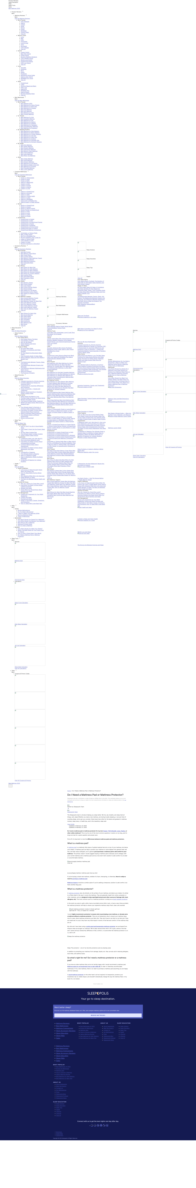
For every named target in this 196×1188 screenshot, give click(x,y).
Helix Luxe (24, 87)
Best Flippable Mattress (27, 168)
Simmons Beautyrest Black (28, 86)
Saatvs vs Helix (25, 194)
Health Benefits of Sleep (28, 477)
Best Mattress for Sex (27, 120)
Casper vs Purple (26, 185)
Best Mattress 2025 (14, 8)
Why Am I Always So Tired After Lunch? (32, 483)
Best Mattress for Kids (27, 117)
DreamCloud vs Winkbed (28, 225)
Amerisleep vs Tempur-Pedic (29, 233)
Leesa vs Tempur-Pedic (27, 239)
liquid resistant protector (120, 899)
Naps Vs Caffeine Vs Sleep (28, 455)
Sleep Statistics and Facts (28, 343)
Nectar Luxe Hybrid (26, 60)
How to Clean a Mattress (25, 525)
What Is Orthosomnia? (27, 418)
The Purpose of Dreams (28, 373)
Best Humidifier (25, 319)
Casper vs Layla (25, 188)
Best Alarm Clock (26, 318)
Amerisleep (24, 41)
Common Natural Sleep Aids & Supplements (91, 426)
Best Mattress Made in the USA (30, 165)
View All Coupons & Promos (23, 780)
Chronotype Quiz (20, 580)
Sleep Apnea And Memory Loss (30, 396)
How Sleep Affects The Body (29, 339)
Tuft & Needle (25, 47)
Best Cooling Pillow (26, 275)
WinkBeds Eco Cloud (27, 78)
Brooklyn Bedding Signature (29, 57)
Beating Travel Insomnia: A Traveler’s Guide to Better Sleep (31, 392)
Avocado (23, 67)
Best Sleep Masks (26, 316)
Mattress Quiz (19, 560)
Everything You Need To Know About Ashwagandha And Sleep (31, 442)
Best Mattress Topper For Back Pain (31, 301)
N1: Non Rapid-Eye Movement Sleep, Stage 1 (89, 289)
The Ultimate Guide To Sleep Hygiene (32, 434)
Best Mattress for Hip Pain (28, 136)
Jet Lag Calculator (20, 645)
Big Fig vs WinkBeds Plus (28, 236)
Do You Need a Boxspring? (25, 512)
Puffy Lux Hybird (26, 63)
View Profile (70, 824)
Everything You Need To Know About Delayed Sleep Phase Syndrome (31, 411)
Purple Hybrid (25, 55)
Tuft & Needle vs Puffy (27, 240)
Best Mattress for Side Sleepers (30, 131)
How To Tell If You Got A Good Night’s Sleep (90, 414)
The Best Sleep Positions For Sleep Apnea (33, 398)
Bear (22, 38)
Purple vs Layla (25, 179)
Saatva (23, 23)
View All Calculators (20, 668)
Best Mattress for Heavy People (30, 105)
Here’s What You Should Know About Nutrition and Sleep (31, 490)
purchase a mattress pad (79, 878)
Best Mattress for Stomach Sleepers (31, 142)
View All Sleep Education (19, 331)
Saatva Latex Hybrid (27, 77)
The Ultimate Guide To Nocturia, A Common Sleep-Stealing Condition (31, 408)
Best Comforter (25, 321)
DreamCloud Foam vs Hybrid (29, 228)
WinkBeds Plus (25, 90)
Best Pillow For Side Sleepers (29, 269)
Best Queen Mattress (27, 146)
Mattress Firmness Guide (25, 524)
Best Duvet (24, 324)
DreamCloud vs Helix (27, 220)
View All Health (19, 467)
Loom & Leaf (24, 43)
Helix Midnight (25, 21)
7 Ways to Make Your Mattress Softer (29, 513)
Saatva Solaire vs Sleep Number (30, 202)
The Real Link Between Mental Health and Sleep (91, 488)
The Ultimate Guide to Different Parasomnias (92, 370)
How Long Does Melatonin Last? (30, 440)
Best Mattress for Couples (28, 108)
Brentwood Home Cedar (28, 75)
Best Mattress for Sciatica (28, 139)
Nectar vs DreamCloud (27, 205)
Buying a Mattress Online (25, 515)
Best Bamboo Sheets (27, 282)
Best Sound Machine (27, 315)
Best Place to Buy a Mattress (26, 522)
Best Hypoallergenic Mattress (29, 126)
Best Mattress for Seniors (28, 122)
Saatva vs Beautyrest (27, 182)
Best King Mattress (26, 145)
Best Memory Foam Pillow (28, 253)
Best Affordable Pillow (27, 276)
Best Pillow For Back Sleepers (29, 270)
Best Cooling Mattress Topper (29, 298)
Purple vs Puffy (25, 181)
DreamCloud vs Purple (27, 224)
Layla (22, 37)
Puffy (22, 40)
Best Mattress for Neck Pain (29, 137)
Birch (22, 70)
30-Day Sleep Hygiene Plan (29, 432)
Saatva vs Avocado (26, 193)
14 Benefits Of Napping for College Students (90, 435)
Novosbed (24, 46)
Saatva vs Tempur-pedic (28, 196)
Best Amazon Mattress (27, 162)
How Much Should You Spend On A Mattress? (31, 519)
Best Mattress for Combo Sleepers (31, 134)
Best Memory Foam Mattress (29, 151)
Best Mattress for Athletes (28, 123)
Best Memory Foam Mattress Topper (31, 258)
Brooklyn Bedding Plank (28, 93)
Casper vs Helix (25, 184)
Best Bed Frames (26, 252)
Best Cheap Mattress (27, 159)
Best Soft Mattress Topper (28, 302)
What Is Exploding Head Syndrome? (31, 413)
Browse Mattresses (98, 1015)
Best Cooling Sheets (27, 256)
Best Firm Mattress (26, 109)
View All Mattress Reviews (22, 18)
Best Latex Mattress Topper (29, 307)
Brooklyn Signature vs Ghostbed (30, 243)
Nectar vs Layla (25, 213)
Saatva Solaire (25, 92)
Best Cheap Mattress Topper (29, 305)
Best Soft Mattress (26, 111)
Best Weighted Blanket (27, 259)
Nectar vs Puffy (25, 211)
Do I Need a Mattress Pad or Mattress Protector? (118, 384)
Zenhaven (23, 69)
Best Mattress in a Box (27, 113)
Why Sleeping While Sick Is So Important (32, 476)
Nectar (23, 28)
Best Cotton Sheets (26, 284)
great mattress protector (76, 974)
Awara (22, 72)
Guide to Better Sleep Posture (29, 435)
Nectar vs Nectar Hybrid (28, 208)
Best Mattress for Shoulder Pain (30, 140)
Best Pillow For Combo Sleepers (30, 273)
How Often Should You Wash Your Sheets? (30, 528)
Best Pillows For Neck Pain (28, 313)
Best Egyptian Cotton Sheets (29, 292)
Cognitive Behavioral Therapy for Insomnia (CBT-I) (30, 383)
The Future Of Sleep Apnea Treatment (32, 401)
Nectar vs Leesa (25, 214)
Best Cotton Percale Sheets (29, 287)
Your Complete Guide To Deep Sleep (31, 356)
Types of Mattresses (24, 516)
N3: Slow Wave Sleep (27, 348)
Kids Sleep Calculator (21, 624)
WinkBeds (23, 31)
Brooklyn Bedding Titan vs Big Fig (30, 237)
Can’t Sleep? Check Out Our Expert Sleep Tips (91, 416)
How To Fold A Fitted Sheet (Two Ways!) (29, 533)
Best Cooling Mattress (27, 114)
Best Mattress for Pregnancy (29, 128)
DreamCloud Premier (27, 61)
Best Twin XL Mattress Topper (29, 309)
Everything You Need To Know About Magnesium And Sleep (31, 448)
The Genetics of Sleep (27, 340)
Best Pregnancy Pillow (27, 278)
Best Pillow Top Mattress (28, 155)
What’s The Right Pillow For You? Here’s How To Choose (118, 380)
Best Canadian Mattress (28, 119)
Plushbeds (24, 74)
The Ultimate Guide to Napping (30, 454)
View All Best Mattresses (22, 100)
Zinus (22, 44)
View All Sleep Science (21, 336)
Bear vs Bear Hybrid (26, 234)
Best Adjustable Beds (27, 263)
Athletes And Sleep (26, 488)
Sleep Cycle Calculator (21, 602)
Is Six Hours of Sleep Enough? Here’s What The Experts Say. (31, 470)
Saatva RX (24, 89)
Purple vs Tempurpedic (27, 178)
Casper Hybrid (25, 52)
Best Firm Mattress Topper (28, 304)
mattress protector (74, 893)
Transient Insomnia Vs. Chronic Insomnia (32, 381)
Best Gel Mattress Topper (28, 299)
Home (69, 791)
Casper (23, 24)
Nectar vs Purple (25, 216)
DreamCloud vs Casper (27, 219)
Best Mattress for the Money (29, 163)
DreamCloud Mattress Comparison (31, 230)
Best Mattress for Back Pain (29, 106)
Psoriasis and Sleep (26, 499)
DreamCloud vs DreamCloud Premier (31, 222)
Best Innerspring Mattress (28, 149)
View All (23, 34)
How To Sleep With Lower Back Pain (31, 503)
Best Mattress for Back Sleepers (30, 132)
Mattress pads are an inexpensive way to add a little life (84, 966)
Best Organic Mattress (27, 148)
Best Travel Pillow (26, 255)
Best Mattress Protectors (28, 261)
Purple (22, 29)
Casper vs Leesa (25, 242)
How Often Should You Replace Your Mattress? (31, 521)
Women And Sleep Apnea (28, 399)
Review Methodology (24, 510)
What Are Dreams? (26, 371)
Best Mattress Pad (26, 322)
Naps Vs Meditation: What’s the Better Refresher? (90, 433)
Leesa (22, 84)
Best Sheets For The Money (29, 290)
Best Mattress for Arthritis (28, 166)
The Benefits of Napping (28, 452)
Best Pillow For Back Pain (28, 267)
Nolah (22, 26)
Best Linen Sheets (26, 286)
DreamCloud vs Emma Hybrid (29, 227)
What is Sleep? (25, 345)
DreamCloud (24, 83)
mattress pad (72, 847)
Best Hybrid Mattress (27, 152)
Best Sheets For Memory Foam (30, 293)
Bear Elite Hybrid (26, 54)
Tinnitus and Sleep (26, 497)
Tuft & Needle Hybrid (27, 58)
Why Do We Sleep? (26, 342)
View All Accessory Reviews (23, 249)
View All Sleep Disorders (22, 378)
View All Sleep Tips (20, 423)
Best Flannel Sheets (26, 289)
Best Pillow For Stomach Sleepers (30, 272)
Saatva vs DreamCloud (27, 191)
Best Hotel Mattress (26, 160)
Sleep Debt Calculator (21, 667)
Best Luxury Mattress (27, 169)
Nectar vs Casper (26, 207)
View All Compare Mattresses (23, 174)
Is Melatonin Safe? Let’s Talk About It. (31, 438)
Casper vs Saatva (26, 187)
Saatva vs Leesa (25, 197)
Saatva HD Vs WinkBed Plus (29, 201)
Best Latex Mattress (26, 154)
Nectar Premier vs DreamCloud (30, 210)
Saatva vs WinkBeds (27, 199)
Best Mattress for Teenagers (29, 125)
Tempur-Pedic (25, 32)
